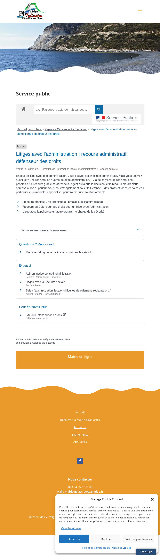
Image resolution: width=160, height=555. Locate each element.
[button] (152, 499)
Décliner (106, 539)
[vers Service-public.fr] (116, 119)
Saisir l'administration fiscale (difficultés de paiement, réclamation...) (68, 290)
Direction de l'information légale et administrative (44, 339)
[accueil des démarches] (23, 108)
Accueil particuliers (29, 129)
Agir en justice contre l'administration (49, 273)
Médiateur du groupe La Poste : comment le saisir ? (58, 252)
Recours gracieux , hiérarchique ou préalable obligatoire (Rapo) (63, 201)
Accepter (74, 539)
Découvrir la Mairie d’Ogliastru (80, 420)
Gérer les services (71, 528)
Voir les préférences (138, 539)
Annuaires (80, 442)
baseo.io (50, 342)
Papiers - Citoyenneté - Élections (66, 129)
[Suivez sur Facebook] (80, 461)
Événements (80, 434)
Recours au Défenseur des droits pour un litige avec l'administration (65, 206)
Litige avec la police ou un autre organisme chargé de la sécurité (63, 211)
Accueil (80, 412)
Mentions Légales (121, 547)
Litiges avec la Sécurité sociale (45, 282)
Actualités (80, 427)
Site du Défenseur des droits (44, 315)
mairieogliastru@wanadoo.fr (84, 491)
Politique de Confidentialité (95, 547)
